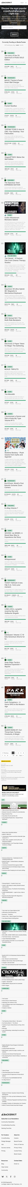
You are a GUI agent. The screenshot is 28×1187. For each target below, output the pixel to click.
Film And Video (12, 255)
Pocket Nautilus (11, 106)
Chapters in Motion (6, 1007)
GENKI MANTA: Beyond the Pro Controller (12, 983)
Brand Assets (17, 1154)
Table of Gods (5, 1070)
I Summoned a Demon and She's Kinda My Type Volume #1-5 (15, 418)
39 (13, 755)
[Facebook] (10, 1177)
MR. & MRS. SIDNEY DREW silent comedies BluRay (14, 934)
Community (4, 1170)
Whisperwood (10, 559)
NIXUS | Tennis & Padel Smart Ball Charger (13, 81)
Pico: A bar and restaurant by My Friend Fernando (14, 964)
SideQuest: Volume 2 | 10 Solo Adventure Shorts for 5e (14, 637)
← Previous (5, 753)
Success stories (5, 1147)
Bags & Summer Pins (7, 813)
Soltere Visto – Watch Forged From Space (12, 916)
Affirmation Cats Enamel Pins (9, 912)
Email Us (16, 1164)
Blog (2, 1164)
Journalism (5, 988)
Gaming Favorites (6, 1128)
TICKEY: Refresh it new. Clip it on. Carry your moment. (14, 585)
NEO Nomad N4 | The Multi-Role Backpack (13, 319)
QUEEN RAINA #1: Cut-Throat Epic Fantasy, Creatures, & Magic (13, 732)
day (14, 45)
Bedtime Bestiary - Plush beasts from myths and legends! (14, 455)
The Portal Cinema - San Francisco (10, 936)
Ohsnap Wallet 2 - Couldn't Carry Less (11, 883)
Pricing (3, 1151)
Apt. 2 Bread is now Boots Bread (10, 958)
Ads (2, 1144)
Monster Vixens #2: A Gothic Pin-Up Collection (13, 812)
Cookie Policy (18, 1151)
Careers (16, 1138)
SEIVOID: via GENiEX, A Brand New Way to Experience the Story (13, 535)
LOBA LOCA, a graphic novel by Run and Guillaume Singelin (13, 611)
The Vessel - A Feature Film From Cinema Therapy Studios (15, 260)
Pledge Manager (6, 1141)
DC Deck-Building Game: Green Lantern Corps (13, 979)
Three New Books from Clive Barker (10, 1072)
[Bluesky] (2, 1177)
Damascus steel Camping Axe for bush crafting (13, 870)
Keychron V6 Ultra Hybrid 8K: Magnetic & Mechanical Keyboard (14, 291)
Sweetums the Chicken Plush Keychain (11, 1054)
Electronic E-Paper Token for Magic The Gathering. (14, 345)
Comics (10, 366)
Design (10, 286)
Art (3, 799)
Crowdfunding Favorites (8, 1125)
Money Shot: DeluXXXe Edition (9, 832)
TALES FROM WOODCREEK (9, 938)
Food (3, 945)
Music (3, 1010)
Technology (11, 77)
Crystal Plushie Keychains (8, 1048)
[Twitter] (6, 1177)
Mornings (4, 1028)
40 (16, 755)
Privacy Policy (18, 1147)
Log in (22, 2)
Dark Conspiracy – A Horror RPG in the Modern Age (15, 704)
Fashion (4, 900)
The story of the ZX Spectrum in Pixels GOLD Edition (14, 58)
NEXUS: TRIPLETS (11, 369)
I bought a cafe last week (8, 962)
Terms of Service (19, 1144)
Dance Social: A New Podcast (9, 1000)
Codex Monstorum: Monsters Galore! (12, 219)
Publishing (11, 53)
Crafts (4, 847)
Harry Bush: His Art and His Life (9, 815)
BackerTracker (18, 1141)
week (17, 45)
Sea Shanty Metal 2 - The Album (10, 1023)
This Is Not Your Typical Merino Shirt (11, 910)
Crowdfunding (5, 1138)
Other (4, 1034)
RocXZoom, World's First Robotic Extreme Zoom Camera (14, 485)
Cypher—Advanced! (7, 981)
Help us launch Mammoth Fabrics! (10, 810)
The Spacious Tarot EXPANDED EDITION (12, 184)
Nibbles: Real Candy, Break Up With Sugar (12, 960)
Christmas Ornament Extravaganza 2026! (12, 865)
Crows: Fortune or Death (8, 977)
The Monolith (10, 394)
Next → (21, 755)
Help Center (4, 1167)
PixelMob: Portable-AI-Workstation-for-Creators (14, 1103)
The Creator (5, 998)
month (21, 45)
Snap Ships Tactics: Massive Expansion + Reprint (13, 664)
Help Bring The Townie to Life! (9, 1002)
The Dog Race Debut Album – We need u (12, 1021)
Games (9, 103)
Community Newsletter (7, 1122)
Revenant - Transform (7, 914)
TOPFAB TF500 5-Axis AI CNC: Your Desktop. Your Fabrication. (14, 131)
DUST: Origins (5, 985)
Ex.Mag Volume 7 (11, 508)
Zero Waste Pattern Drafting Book (10, 918)
